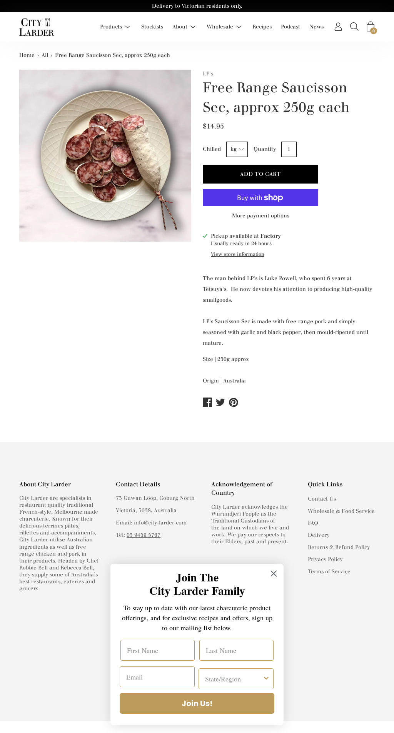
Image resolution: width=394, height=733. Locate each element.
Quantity (265, 149)
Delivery (318, 535)
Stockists (152, 26)
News (316, 26)
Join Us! (197, 703)
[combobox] (233, 679)
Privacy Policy (325, 559)
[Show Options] (266, 679)
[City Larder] (36, 27)
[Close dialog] (273, 573)
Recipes (262, 26)
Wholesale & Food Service (341, 511)
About (179, 26)
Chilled (212, 149)
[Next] (181, 163)
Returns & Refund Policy (339, 547)
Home (27, 55)
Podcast (290, 26)
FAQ (313, 523)
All (45, 55)
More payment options (260, 215)
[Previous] (29, 163)
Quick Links (325, 484)
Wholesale (220, 26)
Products (111, 26)
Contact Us (322, 499)
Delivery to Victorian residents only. (197, 6)
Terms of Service (329, 571)
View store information (237, 254)
